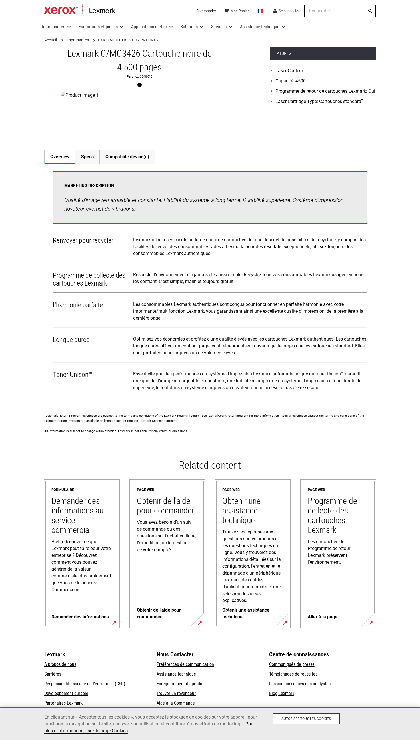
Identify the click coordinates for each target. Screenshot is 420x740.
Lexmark (54, 654)
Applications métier (149, 26)
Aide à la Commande (176, 703)
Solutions (189, 26)
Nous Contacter (175, 654)
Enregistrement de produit (181, 683)
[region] (210, 723)
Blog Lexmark (281, 693)
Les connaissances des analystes (300, 683)
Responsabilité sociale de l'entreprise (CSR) (84, 683)
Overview (59, 156)
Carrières (52, 674)
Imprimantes (53, 26)
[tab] (59, 157)
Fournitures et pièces (98, 26)
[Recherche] (370, 11)
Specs (87, 156)
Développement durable (66, 693)
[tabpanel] (210, 285)
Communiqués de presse (292, 664)
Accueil (79, 9)
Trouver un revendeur (176, 693)
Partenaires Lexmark (63, 703)
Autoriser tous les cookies (306, 719)
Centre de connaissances (299, 654)
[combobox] (340, 11)
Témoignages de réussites (293, 674)
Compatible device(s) (127, 156)
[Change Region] (260, 11)
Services (219, 26)
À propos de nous (60, 664)
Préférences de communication (185, 664)
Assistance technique (259, 26)
